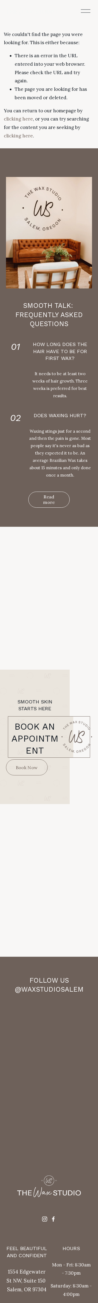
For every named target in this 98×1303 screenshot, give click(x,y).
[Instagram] (44, 1219)
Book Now (27, 767)
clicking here (18, 119)
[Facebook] (53, 1219)
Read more (49, 499)
